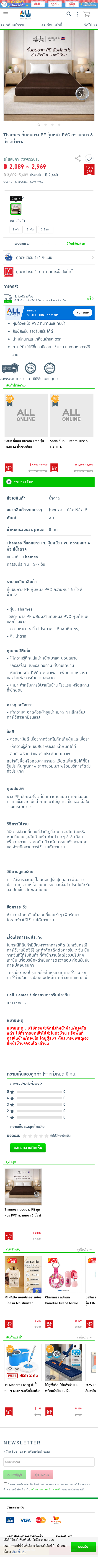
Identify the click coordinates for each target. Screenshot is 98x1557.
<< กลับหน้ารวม (13, 25)
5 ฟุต (30, 229)
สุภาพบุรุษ (14, 1474)
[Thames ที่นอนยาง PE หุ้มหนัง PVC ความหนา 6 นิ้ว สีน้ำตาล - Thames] (23, 1187)
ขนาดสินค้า (17, 221)
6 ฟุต (16, 229)
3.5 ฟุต (45, 229)
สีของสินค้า (17, 198)
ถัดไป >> (91, 25)
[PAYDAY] (49, 4)
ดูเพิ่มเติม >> (84, 1249)
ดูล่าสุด (11, 1162)
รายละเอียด (24, 481)
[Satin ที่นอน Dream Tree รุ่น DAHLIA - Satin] (71, 415)
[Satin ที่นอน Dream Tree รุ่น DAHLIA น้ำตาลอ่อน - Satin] (26, 415)
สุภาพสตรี (42, 1474)
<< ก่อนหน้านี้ (51, 25)
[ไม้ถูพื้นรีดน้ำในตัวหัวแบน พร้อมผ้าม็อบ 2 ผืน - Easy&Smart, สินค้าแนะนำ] (63, 1362)
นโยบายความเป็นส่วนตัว (46, 1489)
